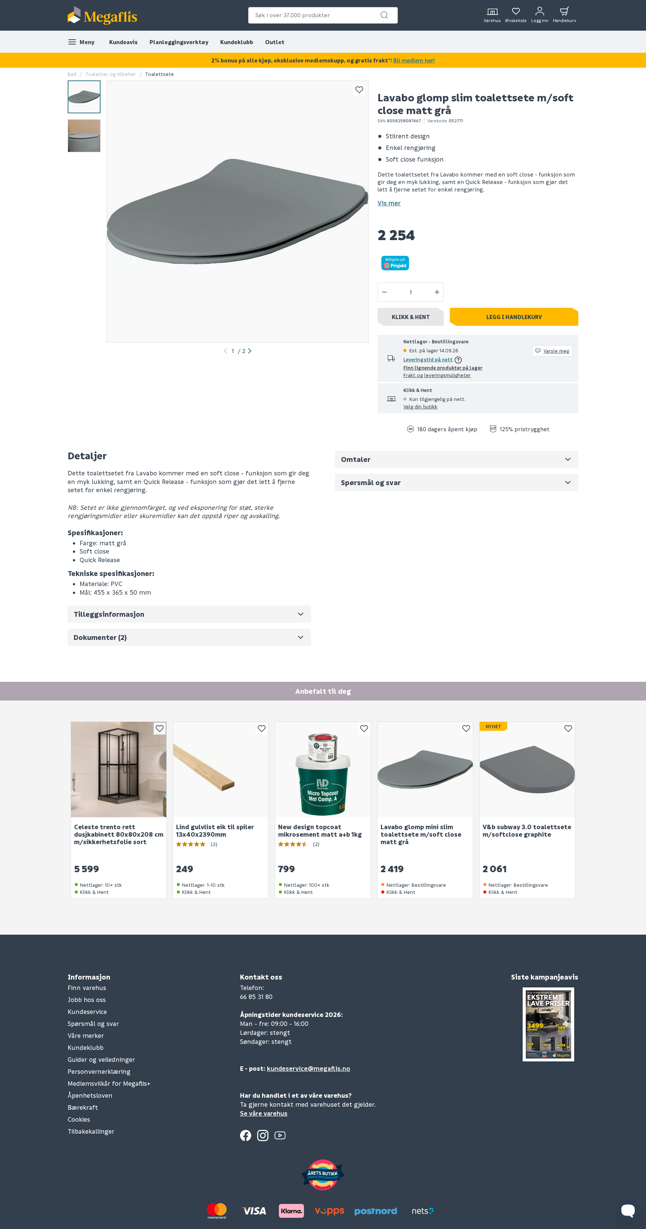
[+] (437, 292)
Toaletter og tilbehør (110, 74)
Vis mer (389, 203)
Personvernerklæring (99, 1071)
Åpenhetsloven (90, 1095)
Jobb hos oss (87, 999)
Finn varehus (87, 988)
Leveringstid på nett (428, 359)
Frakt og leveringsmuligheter (437, 375)
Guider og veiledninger (101, 1059)
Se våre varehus (263, 1113)
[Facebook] (245, 1135)
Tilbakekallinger (91, 1131)
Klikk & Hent (411, 317)
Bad (72, 74)
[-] (384, 292)
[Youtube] (280, 1135)
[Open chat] (628, 1211)
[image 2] (84, 135)
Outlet (274, 42)
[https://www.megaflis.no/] (102, 15)
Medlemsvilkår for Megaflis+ (109, 1083)
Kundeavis (123, 42)
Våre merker (86, 1035)
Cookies (79, 1119)
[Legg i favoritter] (359, 90)
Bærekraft (83, 1107)
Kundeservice (87, 1011)
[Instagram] (262, 1135)
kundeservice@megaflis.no (308, 1068)
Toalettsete (159, 74)
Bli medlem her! (414, 60)
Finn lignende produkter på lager (442, 367)
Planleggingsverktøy (179, 42)
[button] (384, 14)
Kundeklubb (236, 42)
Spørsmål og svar (93, 1023)
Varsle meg (556, 350)
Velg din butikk (420, 406)
